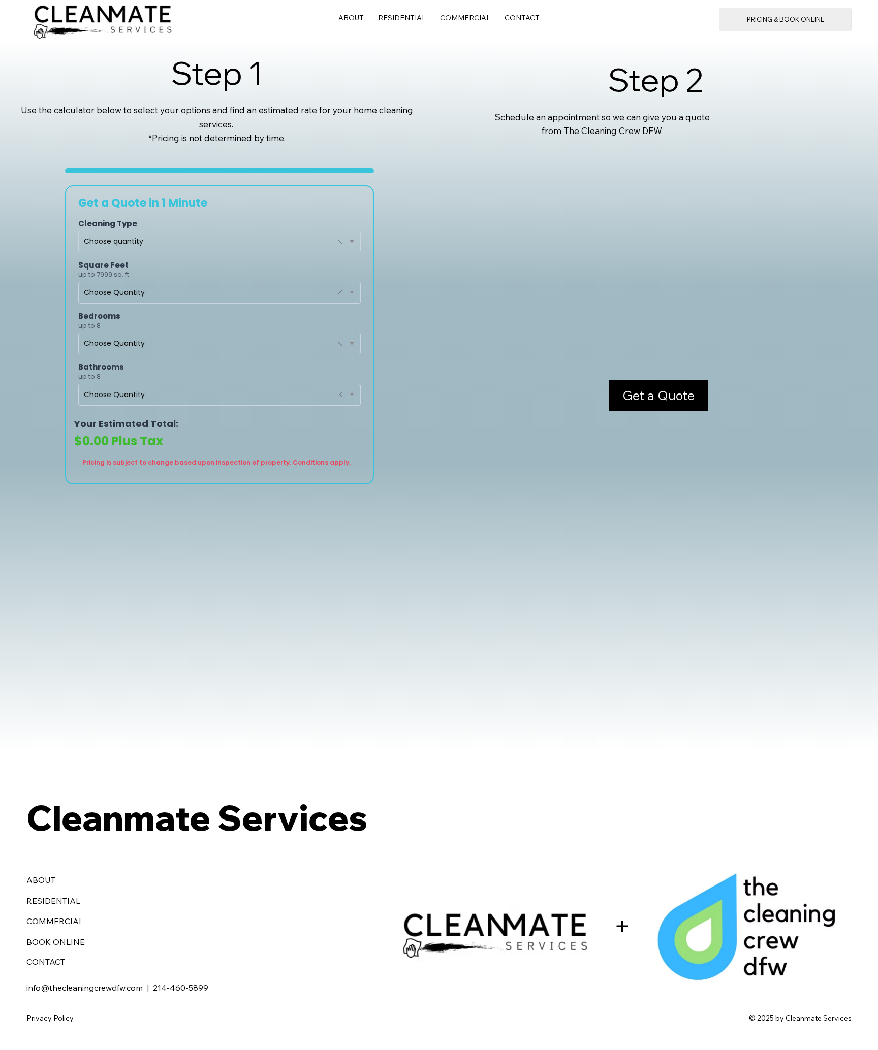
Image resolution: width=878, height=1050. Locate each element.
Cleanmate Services (196, 817)
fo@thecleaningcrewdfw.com (88, 987)
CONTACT (45, 962)
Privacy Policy (50, 1018)
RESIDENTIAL (53, 901)
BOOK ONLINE (55, 942)
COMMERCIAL (54, 921)
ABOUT (40, 880)
